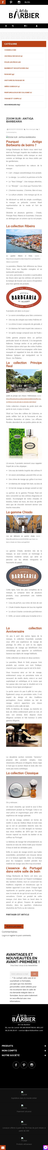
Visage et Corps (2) (12, 98)
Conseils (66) (10, 50)
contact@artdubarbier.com (31, 1030)
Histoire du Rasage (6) (14, 80)
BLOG (27, 2)
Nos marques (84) (12, 105)
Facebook (3, 2)
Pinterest (11, 2)
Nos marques (31, 129)
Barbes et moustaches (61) (16, 68)
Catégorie (10, 44)
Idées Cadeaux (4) (12, 86)
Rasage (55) (9, 74)
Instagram (19, 2)
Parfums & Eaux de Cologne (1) (18, 92)
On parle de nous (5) (13, 56)
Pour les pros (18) (12, 62)
